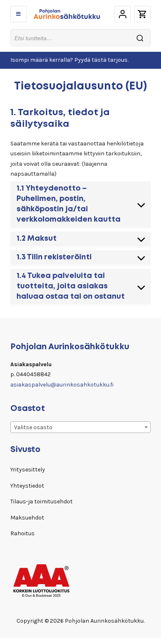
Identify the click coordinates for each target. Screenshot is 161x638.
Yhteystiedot (27, 485)
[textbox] (81, 427)
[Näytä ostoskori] (142, 14)
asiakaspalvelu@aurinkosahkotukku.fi (62, 384)
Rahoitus (22, 533)
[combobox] (80, 427)
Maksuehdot (27, 517)
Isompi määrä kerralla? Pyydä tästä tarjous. (69, 59)
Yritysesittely (27, 469)
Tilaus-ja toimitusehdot (41, 501)
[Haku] (140, 37)
